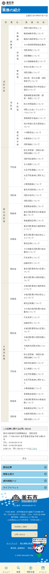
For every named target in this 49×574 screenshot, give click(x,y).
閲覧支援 (30, 571)
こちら (34, 448)
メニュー (6, 571)
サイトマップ (12, 543)
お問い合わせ (20, 534)
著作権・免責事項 (18, 548)
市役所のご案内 (21, 526)
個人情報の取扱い (27, 543)
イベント (43, 572)
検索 (18, 571)
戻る (24, 458)
